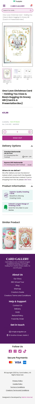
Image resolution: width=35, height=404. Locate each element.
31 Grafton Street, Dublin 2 (19, 335)
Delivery (17, 309)
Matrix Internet (27, 397)
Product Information (14, 186)
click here (27, 180)
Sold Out (17, 138)
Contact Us (17, 305)
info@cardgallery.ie (19, 332)
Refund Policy (17, 315)
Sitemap (17, 289)
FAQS (17, 312)
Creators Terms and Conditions (17, 295)
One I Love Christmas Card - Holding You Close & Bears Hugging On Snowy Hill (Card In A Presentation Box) (17, 97)
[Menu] (4, 6)
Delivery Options (11, 145)
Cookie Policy (17, 384)
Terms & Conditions (17, 387)
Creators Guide (17, 292)
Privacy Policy (18, 381)
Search (31, 10)
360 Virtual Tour (17, 282)
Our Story (17, 279)
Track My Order (17, 319)
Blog (17, 285)
